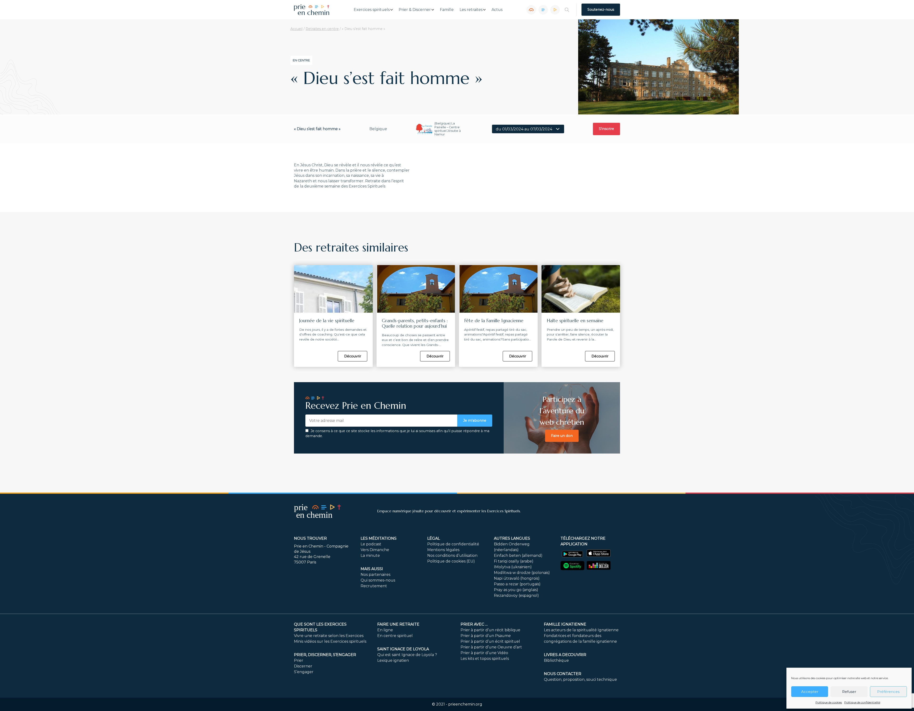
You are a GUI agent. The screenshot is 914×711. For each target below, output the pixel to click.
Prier (298, 660)
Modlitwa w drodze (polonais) (522, 572)
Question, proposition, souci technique (580, 679)
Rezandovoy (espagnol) (516, 595)
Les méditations (379, 538)
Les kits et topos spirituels (485, 658)
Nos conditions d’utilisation (452, 555)
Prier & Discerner (415, 10)
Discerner (303, 666)
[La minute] (555, 10)
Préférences (888, 691)
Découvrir (352, 356)
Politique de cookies (828, 702)
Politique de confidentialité (862, 702)
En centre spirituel (395, 635)
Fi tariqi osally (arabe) (513, 561)
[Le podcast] (531, 10)
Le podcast (371, 544)
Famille (447, 10)
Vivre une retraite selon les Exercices (328, 635)
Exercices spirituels (372, 10)
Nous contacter (562, 674)
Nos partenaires (375, 574)
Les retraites (471, 10)
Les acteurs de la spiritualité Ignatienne (581, 630)
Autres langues (512, 538)
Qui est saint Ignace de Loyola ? (407, 654)
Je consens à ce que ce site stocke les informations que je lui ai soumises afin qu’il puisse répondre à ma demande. (397, 433)
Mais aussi (372, 569)
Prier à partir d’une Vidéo (484, 653)
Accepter (809, 691)
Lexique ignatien (393, 660)
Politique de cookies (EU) (451, 561)
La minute (370, 555)
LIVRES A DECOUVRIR (565, 654)
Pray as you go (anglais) (516, 590)
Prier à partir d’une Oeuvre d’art (491, 647)
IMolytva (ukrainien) (513, 567)
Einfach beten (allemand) (518, 555)
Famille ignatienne (565, 624)
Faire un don (562, 436)
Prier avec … (474, 624)
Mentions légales (443, 550)
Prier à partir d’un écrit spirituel (490, 641)
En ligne (385, 630)
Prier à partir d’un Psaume (486, 635)
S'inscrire (606, 129)
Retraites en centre (322, 29)
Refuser (849, 691)
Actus (497, 10)
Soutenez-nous (600, 9)
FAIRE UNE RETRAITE (398, 624)
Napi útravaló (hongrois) (517, 578)
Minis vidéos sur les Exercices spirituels (330, 641)
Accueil (296, 29)
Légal (433, 538)
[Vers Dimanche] (543, 10)
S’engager (303, 672)
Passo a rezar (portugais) (517, 584)
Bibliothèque (556, 660)
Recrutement (374, 586)
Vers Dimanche (375, 550)
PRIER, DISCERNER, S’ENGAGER (325, 654)
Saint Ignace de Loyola (403, 649)
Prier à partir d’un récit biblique (490, 630)
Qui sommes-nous (378, 580)
